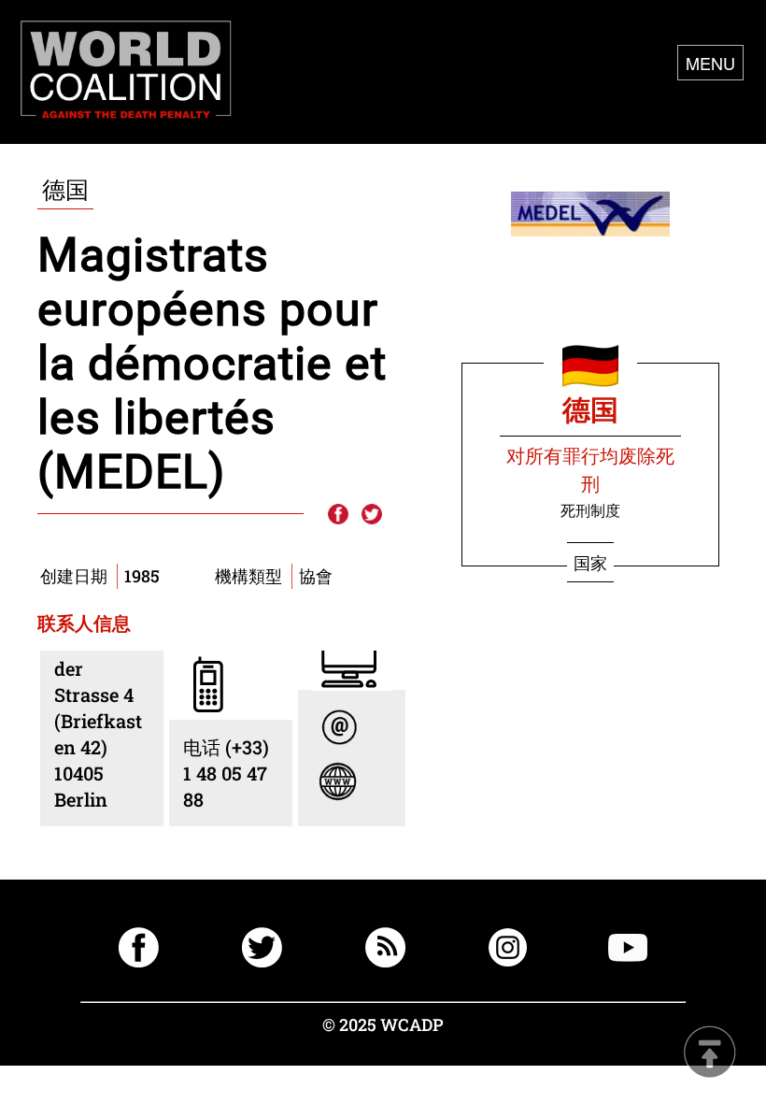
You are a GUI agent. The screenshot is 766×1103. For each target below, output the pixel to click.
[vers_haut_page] (710, 1054)
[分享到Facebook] (337, 515)
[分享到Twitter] (372, 515)
